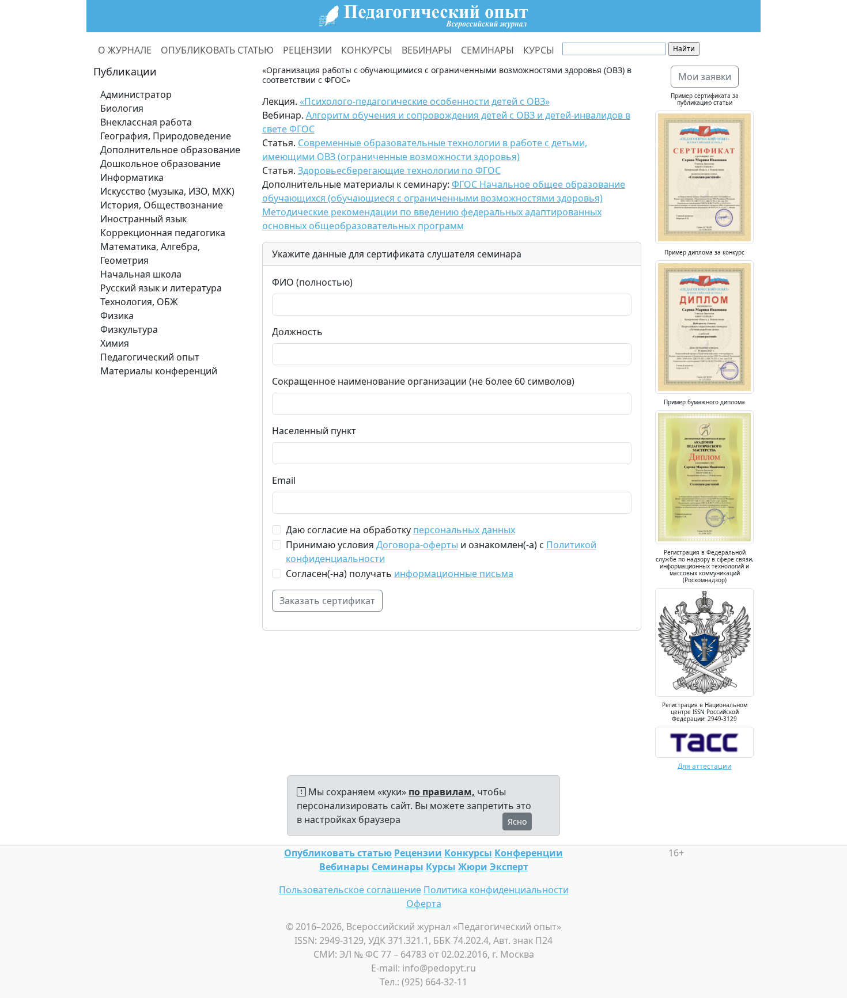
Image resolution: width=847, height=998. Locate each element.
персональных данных (464, 529)
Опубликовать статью (338, 853)
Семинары (397, 866)
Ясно (517, 821)
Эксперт (509, 866)
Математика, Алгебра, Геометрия (150, 253)
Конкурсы (468, 853)
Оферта (423, 903)
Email (284, 480)
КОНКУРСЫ (366, 50)
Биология (121, 108)
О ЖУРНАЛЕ (125, 50)
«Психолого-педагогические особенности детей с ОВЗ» (425, 101)
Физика (117, 315)
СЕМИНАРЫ (487, 50)
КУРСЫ (538, 50)
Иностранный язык (143, 218)
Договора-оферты (417, 544)
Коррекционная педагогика (162, 232)
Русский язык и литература (161, 288)
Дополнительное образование (170, 149)
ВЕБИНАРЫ (427, 50)
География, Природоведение (165, 136)
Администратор (136, 94)
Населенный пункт (314, 430)
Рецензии (418, 853)
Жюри (472, 866)
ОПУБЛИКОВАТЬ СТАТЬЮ (217, 50)
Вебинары (344, 866)
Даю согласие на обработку (400, 529)
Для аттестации (705, 766)
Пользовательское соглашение (350, 889)
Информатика (132, 177)
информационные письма (453, 573)
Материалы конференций (158, 371)
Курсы (441, 866)
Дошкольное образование (160, 163)
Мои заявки (704, 76)
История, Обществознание (161, 205)
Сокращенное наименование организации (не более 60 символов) (423, 381)
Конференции (528, 853)
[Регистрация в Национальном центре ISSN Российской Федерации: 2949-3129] (704, 741)
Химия (114, 343)
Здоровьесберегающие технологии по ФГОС (399, 170)
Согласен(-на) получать (399, 573)
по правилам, (442, 792)
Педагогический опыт (149, 357)
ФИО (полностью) (312, 282)
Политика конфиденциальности (496, 889)
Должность (297, 331)
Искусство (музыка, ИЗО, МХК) (167, 191)
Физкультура (129, 329)
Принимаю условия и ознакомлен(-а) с (441, 551)
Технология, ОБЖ (139, 301)
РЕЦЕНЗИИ (307, 50)
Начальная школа (140, 274)
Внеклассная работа (146, 122)
